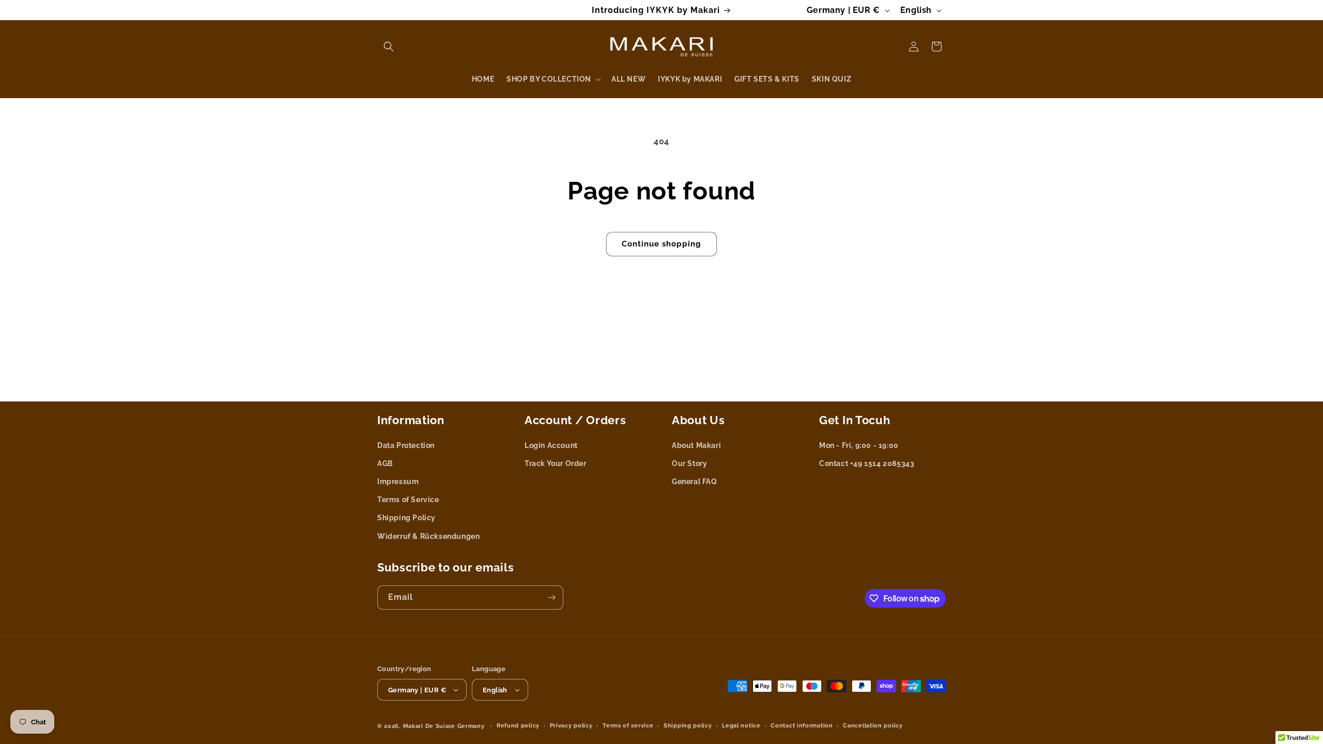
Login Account (551, 445)
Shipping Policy (406, 518)
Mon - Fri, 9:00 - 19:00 (859, 445)
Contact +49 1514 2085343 (866, 463)
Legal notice (741, 725)
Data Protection (406, 445)
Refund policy (518, 725)
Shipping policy (688, 725)
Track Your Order (556, 463)
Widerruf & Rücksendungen (428, 536)
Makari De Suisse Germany (444, 726)
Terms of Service (408, 499)
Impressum (398, 481)
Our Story (689, 463)
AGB (385, 463)
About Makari (696, 445)
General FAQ (694, 481)
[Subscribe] (551, 597)
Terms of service (628, 725)
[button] (388, 46)
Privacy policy (571, 725)
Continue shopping (661, 244)
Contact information (802, 725)
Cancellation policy (872, 725)
